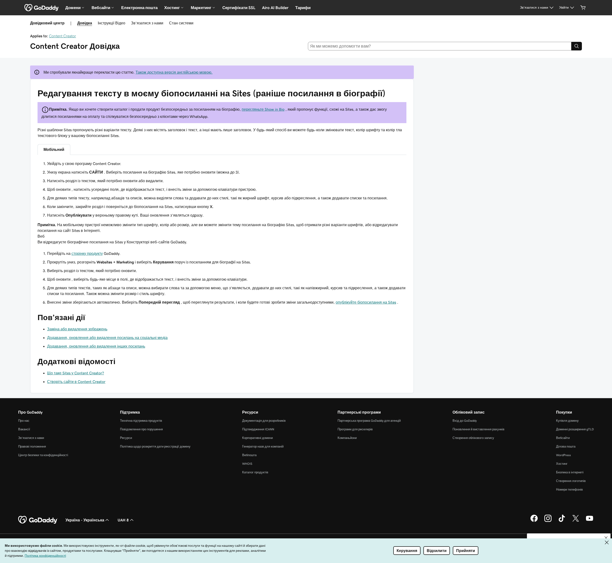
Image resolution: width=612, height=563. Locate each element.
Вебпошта (249, 455)
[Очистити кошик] (583, 7)
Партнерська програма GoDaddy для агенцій (369, 420)
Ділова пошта (565, 446)
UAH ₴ (123, 520)
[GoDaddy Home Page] (38, 520)
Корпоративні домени (257, 437)
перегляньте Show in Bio (263, 109)
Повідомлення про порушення (141, 429)
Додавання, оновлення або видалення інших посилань (96, 346)
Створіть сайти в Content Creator (76, 381)
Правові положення (32, 446)
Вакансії (24, 429)
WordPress (563, 455)
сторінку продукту (87, 253)
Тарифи (303, 7)
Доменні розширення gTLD (575, 429)
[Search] (576, 46)
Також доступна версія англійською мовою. (174, 72)
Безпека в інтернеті (570, 472)
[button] (606, 538)
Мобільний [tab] (54, 149)
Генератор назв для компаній (263, 446)
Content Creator (62, 36)
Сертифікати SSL (238, 7)
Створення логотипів (571, 480)
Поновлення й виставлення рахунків (478, 429)
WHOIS (247, 463)
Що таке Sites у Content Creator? (75, 373)
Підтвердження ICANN (258, 429)
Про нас (23, 420)
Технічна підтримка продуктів (141, 420)
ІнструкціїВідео (111, 23)
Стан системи (181, 23)
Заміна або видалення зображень (77, 329)
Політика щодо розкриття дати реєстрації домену (155, 446)
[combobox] (439, 46)
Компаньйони (347, 437)
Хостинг (562, 463)
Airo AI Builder (275, 7)
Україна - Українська (85, 520)
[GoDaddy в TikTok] (561, 521)
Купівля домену (567, 420)
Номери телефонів (569, 489)
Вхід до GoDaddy (465, 420)
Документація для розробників (264, 420)
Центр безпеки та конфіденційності (43, 455)
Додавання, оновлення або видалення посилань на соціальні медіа (107, 337)
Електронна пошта (139, 7)
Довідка (84, 23)
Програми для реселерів (355, 429)
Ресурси (126, 437)
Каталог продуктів (255, 472)
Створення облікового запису (473, 437)
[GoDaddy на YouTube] (589, 521)
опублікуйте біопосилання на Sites (366, 302)
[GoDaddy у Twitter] (575, 521)
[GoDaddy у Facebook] (534, 521)
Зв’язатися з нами (147, 23)
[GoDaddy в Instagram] (548, 521)
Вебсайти (563, 437)
